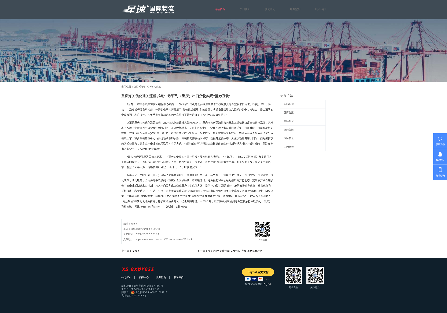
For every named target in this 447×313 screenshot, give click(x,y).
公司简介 (245, 9)
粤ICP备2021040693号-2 (145, 288)
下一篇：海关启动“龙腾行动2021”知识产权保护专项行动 (229, 250)
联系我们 (320, 9)
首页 (136, 86)
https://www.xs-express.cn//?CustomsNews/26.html (163, 239)
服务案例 (295, 9)
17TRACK (139, 295)
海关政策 (156, 86)
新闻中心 (270, 9)
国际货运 (289, 104)
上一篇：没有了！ (131, 250)
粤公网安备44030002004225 (151, 292)
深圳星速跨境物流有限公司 (148, 285)
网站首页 (220, 9)
